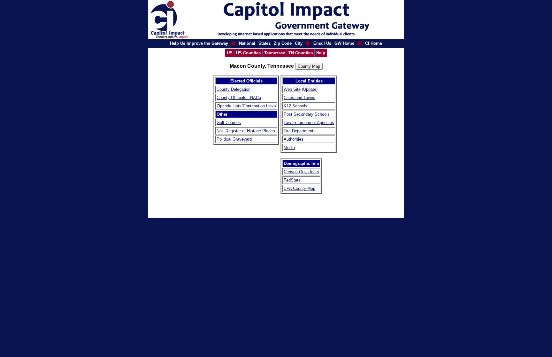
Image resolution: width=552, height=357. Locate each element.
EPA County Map (299, 188)
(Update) (310, 89)
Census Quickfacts (301, 171)
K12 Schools (295, 106)
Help (320, 52)
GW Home (344, 43)
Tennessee (274, 52)
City (299, 43)
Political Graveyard (234, 139)
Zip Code (283, 43)
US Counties (248, 52)
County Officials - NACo (239, 97)
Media (289, 147)
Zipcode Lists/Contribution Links (246, 106)
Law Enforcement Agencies (309, 122)
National (247, 43)
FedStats (292, 180)
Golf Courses (229, 122)
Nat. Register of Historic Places (246, 130)
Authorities (293, 139)
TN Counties (300, 52)
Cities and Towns (299, 97)
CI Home (373, 43)
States (264, 43)
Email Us (322, 43)
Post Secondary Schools (307, 114)
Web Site (292, 89)
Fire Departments (300, 130)
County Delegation (233, 89)
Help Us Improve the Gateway (199, 43)
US (230, 52)
